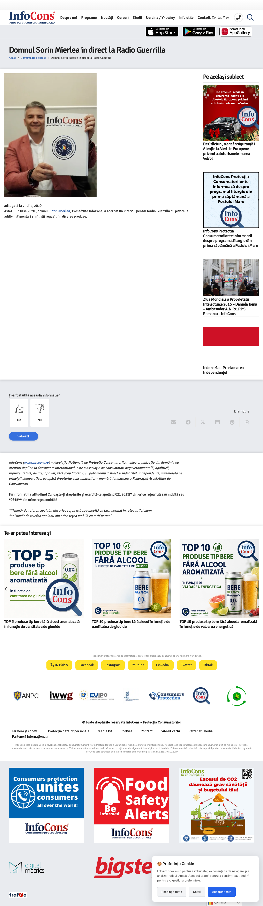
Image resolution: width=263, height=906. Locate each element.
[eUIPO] (96, 695)
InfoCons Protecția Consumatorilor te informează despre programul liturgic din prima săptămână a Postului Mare (230, 238)
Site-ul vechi (170, 731)
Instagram (113, 665)
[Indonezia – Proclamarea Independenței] (231, 346)
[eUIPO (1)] (166, 695)
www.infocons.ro (36, 462)
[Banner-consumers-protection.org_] (46, 805)
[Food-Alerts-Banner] (131, 805)
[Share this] (188, 422)
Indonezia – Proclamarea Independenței (223, 370)
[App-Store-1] (199, 31)
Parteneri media (200, 731)
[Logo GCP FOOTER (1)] (236, 695)
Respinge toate (171, 891)
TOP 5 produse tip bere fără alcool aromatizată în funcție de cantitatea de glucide (42, 624)
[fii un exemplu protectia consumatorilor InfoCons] (216, 805)
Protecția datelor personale (68, 731)
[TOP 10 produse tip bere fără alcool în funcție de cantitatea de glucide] (131, 578)
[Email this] (173, 422)
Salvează (23, 436)
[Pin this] (232, 422)
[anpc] (26, 695)
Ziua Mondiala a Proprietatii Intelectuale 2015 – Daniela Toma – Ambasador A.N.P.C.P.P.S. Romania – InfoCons (230, 306)
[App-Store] (162, 31)
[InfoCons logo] (32, 17)
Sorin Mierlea (60, 211)
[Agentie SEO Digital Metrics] (46, 867)
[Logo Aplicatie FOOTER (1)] (201, 695)
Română (219, 902)
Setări (197, 891)
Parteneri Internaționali (30, 736)
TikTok (208, 665)
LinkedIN (163, 665)
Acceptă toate (221, 891)
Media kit (105, 731)
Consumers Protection (76, 656)
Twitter (186, 665)
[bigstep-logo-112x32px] (131, 867)
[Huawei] (235, 31)
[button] (250, 17)
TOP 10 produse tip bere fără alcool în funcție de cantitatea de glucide (131, 624)
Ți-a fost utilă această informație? (34, 395)
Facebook (87, 665)
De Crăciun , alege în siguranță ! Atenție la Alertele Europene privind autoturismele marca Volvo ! (229, 151)
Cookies (126, 731)
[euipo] (61, 695)
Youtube (138, 665)
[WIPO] (131, 695)
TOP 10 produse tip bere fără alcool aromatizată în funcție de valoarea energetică (218, 624)
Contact (146, 731)
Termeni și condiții (25, 731)
